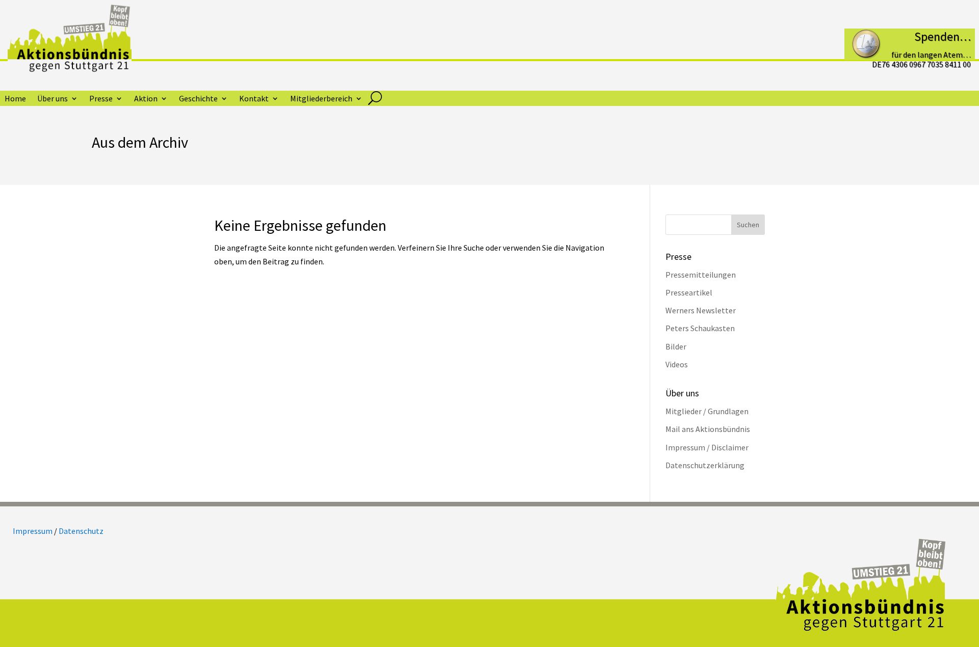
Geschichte (198, 99)
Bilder (675, 346)
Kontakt (254, 99)
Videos (676, 364)
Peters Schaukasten (700, 328)
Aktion (146, 99)
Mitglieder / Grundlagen (707, 411)
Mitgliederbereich (321, 99)
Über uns (52, 99)
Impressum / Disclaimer (707, 447)
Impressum (33, 531)
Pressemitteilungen (700, 274)
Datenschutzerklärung (704, 465)
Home (15, 99)
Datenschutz (81, 531)
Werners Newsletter (700, 310)
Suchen (748, 224)
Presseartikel (688, 292)
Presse (101, 99)
